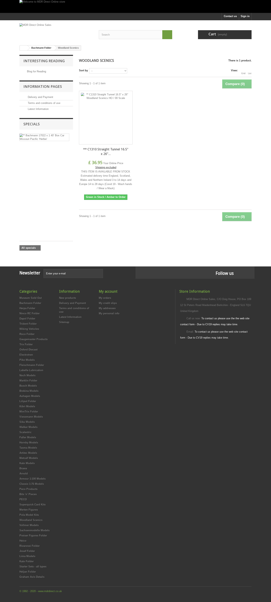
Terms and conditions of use (43, 103)
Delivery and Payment (40, 97)
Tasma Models (28, 447)
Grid (243, 73)
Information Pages (42, 86)
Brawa (23, 468)
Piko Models (27, 359)
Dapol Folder (27, 318)
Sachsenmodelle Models (34, 530)
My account (108, 291)
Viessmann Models (31, 416)
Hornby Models (28, 442)
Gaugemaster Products (33, 339)
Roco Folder (27, 334)
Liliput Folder (27, 401)
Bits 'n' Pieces (28, 494)
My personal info (109, 313)
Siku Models (27, 421)
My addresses (107, 308)
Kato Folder (26, 561)
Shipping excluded (105, 167)
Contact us (230, 16)
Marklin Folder (28, 380)
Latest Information (38, 108)
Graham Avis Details (31, 576)
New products (67, 297)
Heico (22, 540)
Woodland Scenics (30, 520)
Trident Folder (28, 323)
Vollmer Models (29, 525)
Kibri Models (27, 406)
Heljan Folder (27, 571)
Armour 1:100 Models (32, 478)
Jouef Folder (27, 551)
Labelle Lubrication (31, 370)
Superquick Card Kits (32, 504)
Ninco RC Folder (29, 313)
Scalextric (25, 432)
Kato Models (27, 463)
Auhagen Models (29, 396)
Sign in (245, 16)
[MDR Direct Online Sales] (56, 31)
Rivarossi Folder (29, 545)
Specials (31, 124)
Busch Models (28, 385)
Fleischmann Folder (31, 365)
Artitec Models (28, 452)
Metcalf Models (28, 458)
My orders (105, 297)
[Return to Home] (23, 47)
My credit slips (108, 303)
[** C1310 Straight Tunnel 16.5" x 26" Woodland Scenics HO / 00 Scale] (106, 117)
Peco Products (28, 489)
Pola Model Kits (29, 514)
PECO (23, 499)
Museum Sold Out (30, 297)
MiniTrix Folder (28, 411)
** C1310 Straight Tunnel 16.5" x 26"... (105, 151)
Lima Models (27, 556)
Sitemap (64, 322)
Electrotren (26, 354)
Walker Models (28, 427)
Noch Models (27, 375)
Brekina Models (28, 390)
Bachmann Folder (30, 303)
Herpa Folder (27, 308)
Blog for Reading (36, 71)
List (249, 73)
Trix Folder (26, 344)
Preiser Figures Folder (33, 535)
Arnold (23, 473)
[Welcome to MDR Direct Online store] (135, 6)
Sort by (83, 70)
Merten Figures (28, 509)
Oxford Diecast (28, 349)
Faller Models (27, 437)
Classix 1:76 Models (31, 483)
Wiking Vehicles (29, 328)
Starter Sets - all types (32, 566)
